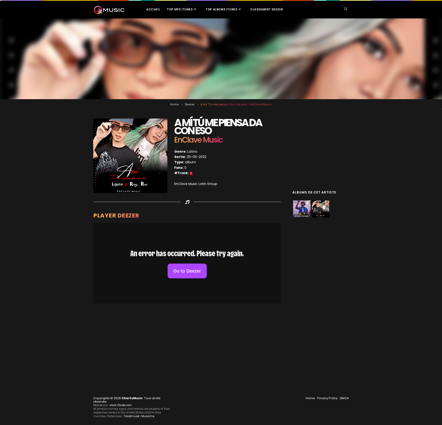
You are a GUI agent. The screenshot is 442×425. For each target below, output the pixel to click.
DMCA (344, 398)
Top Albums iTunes (222, 9)
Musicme (148, 416)
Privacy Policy (327, 398)
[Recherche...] (346, 9)
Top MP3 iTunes (180, 9)
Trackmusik (132, 416)
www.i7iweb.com (121, 405)
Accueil (153, 9)
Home (174, 104)
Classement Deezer (266, 9)
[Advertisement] (221, 59)
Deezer (190, 104)
